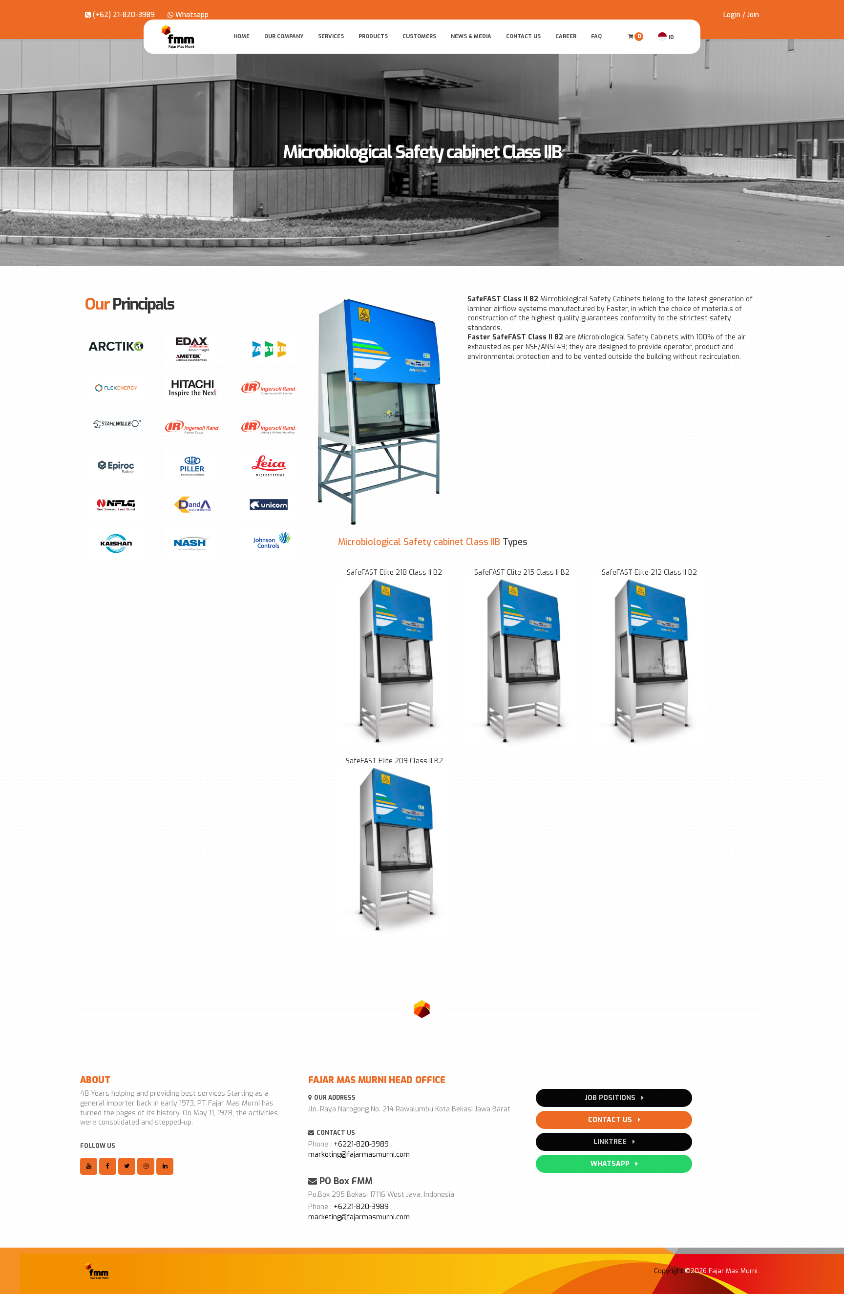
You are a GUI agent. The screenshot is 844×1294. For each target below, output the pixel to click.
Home (241, 36)
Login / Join (741, 15)
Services (331, 36)
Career (565, 36)
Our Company (283, 36)
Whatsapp (191, 15)
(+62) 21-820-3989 (123, 15)
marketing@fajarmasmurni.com (359, 1154)
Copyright (668, 1271)
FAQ (596, 36)
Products (373, 36)
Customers (419, 36)
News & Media (471, 36)
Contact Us (523, 36)
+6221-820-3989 (361, 1144)
